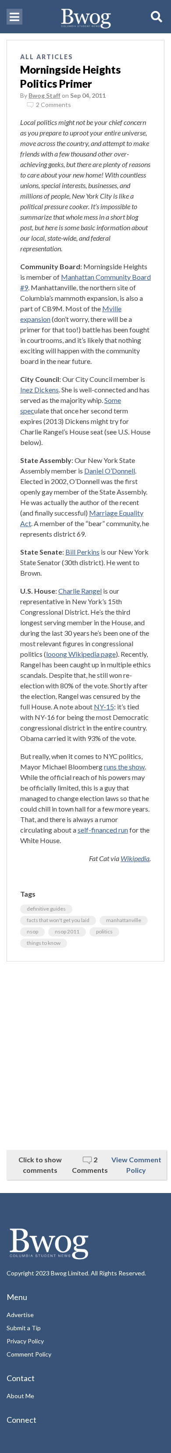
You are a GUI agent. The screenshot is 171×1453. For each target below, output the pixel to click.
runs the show (124, 766)
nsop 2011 (67, 931)
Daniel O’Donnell (109, 471)
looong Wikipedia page (81, 654)
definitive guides (46, 908)
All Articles (46, 57)
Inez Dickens (39, 389)
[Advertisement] (85, 1055)
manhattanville (123, 920)
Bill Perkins (82, 552)
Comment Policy (29, 1354)
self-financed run (103, 830)
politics (104, 931)
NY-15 (104, 706)
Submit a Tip (24, 1328)
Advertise (20, 1314)
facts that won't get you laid (58, 920)
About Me (20, 1396)
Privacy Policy (25, 1341)
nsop (32, 931)
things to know (44, 943)
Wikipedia (135, 858)
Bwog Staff (44, 95)
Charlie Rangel (80, 591)
